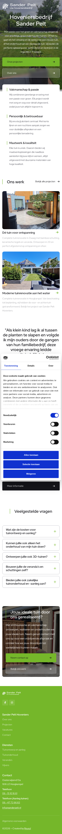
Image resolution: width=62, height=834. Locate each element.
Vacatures (7, 729)
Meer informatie (15, 485)
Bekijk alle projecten (45, 181)
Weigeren (31, 474)
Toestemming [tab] (11, 365)
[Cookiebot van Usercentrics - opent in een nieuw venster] (46, 358)
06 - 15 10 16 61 (9, 793)
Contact (6, 734)
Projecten (7, 724)
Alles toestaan (31, 455)
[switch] (54, 424)
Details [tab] (31, 365)
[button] (58, 6)
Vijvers (5, 765)
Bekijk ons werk (18, 668)
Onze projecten (15, 61)
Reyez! (27, 828)
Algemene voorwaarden (14, 821)
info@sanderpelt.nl (11, 807)
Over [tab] (50, 365)
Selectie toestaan (31, 464)
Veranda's (7, 760)
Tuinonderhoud (10, 754)
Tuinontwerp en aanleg (13, 749)
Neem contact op (19, 657)
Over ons (11, 72)
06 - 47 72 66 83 (11, 802)
